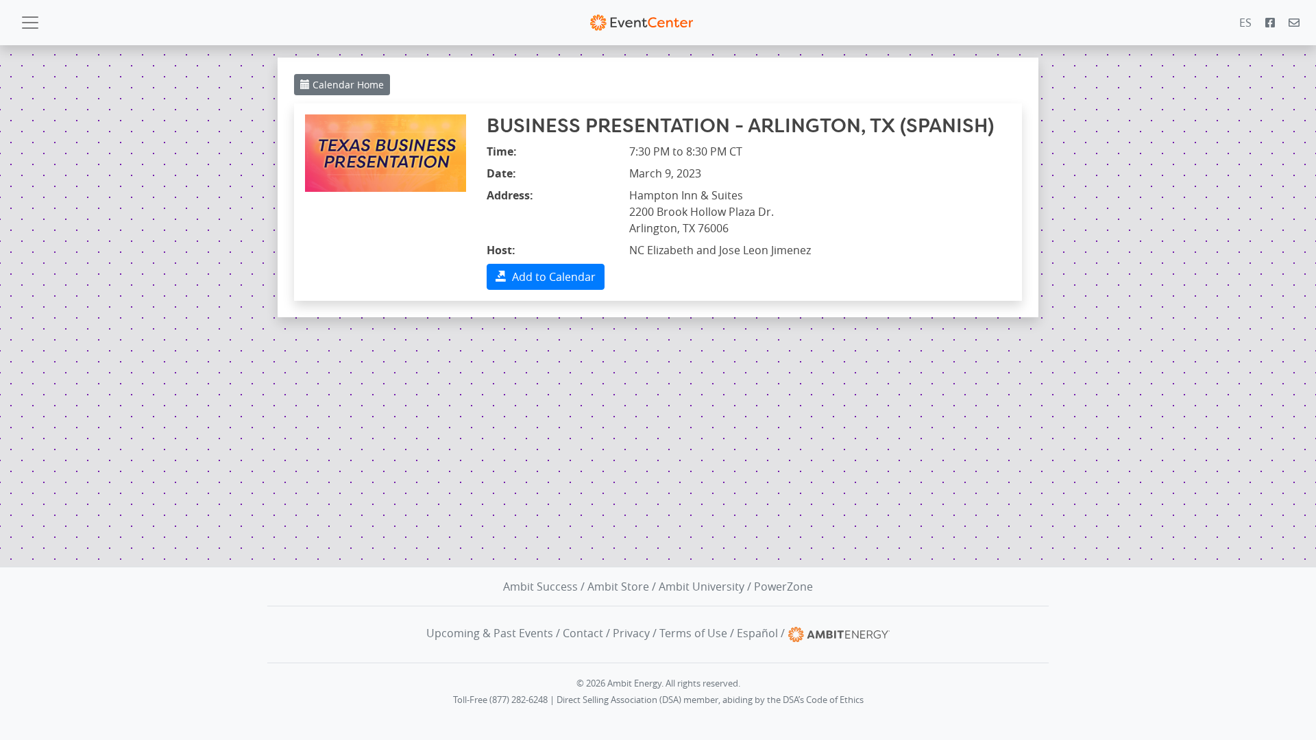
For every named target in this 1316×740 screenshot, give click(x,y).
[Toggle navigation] (30, 22)
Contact (583, 633)
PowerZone (783, 586)
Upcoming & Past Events (489, 633)
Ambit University (701, 586)
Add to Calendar (551, 276)
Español (757, 633)
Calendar (347, 84)
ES (1245, 22)
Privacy (631, 633)
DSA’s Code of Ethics (823, 700)
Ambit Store (618, 586)
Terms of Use (693, 633)
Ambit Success (540, 586)
